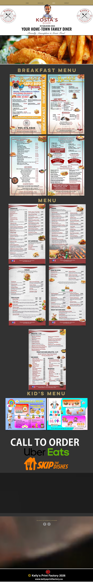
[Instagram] (49, 524)
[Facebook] (44, 524)
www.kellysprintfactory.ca (49, 579)
